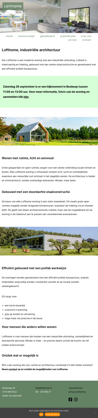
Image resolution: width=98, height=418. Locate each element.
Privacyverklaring (52, 414)
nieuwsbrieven (76, 388)
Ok (41, 414)
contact (86, 39)
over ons (86, 36)
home (9, 36)
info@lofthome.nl (43, 388)
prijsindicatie (67, 36)
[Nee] (95, 413)
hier (26, 96)
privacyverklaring (77, 391)
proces (72, 39)
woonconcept (26, 36)
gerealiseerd (47, 36)
